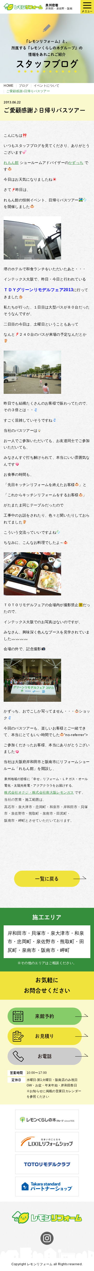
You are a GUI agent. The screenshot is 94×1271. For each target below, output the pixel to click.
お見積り (44, 1036)
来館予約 (44, 1016)
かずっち (75, 163)
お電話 (45, 1056)
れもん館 (11, 163)
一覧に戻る (47, 878)
